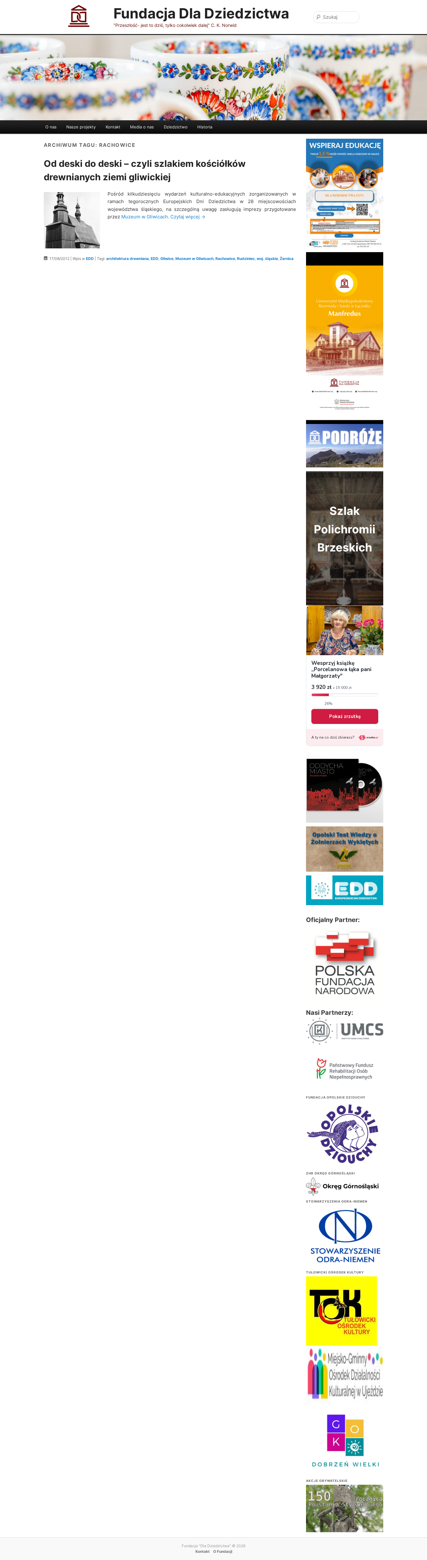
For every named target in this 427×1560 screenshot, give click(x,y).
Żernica (287, 258)
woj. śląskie (267, 258)
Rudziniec (246, 258)
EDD (90, 258)
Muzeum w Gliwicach (144, 217)
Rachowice (225, 258)
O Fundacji (222, 1551)
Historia (204, 126)
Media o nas (142, 126)
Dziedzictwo (176, 126)
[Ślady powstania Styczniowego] (345, 1514)
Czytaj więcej (187, 217)
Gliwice (166, 258)
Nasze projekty (81, 126)
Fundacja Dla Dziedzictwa (201, 13)
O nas (51, 126)
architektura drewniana (127, 258)
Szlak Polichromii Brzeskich (344, 529)
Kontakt (113, 126)
